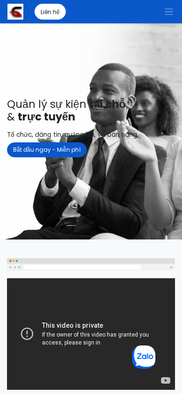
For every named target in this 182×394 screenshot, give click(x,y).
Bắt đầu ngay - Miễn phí (47, 150)
